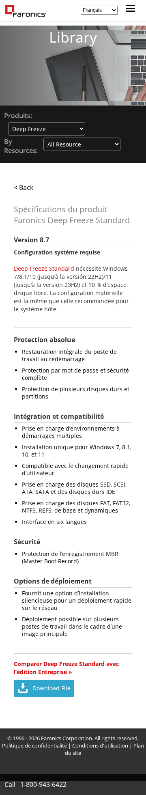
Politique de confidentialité (34, 745)
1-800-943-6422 (43, 784)
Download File (51, 688)
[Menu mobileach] (128, 9)
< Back (23, 187)
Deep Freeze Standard (44, 268)
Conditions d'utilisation (100, 745)
